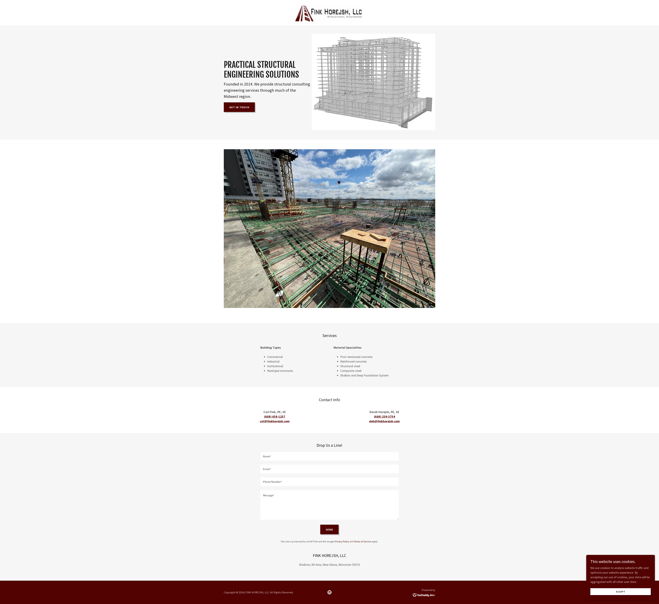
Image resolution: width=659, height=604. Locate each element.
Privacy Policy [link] (342, 541)
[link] (329, 12)
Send (329, 529)
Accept (620, 591)
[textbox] (329, 456)
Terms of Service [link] (362, 541)
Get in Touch (239, 107)
